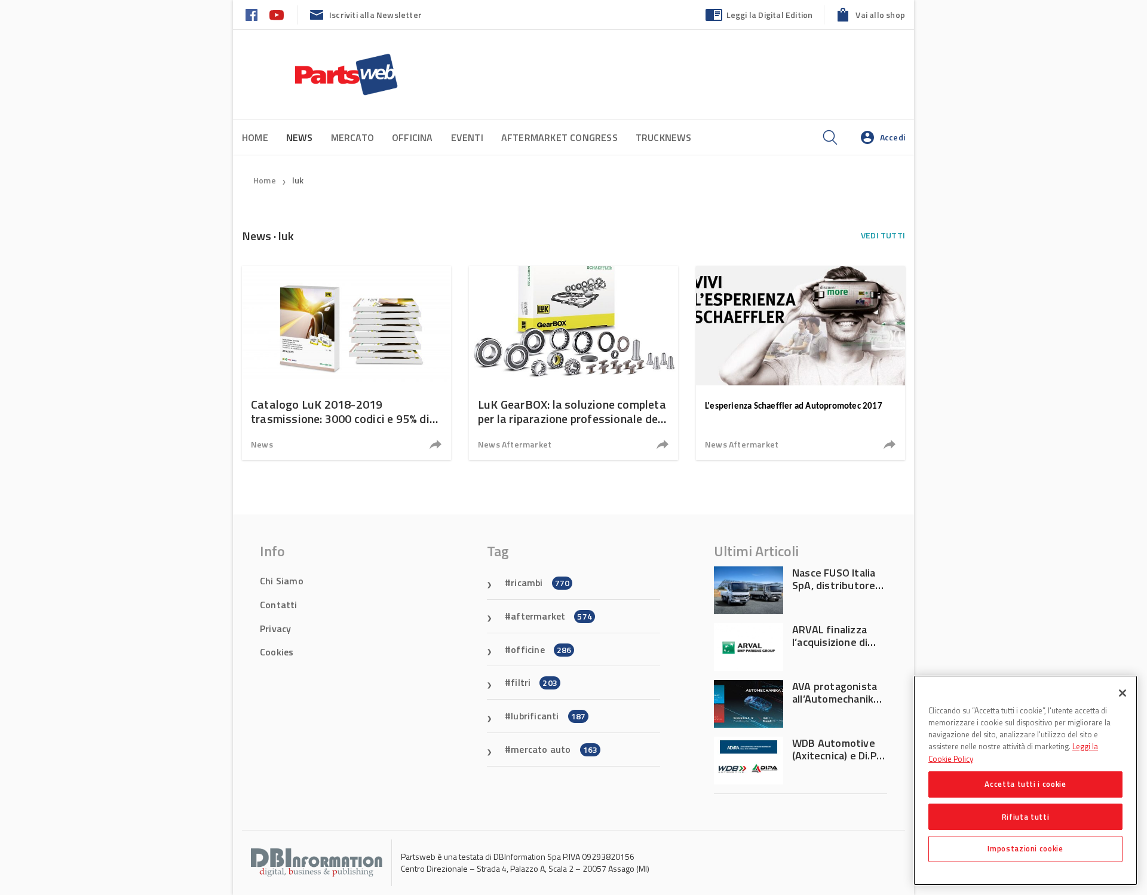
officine (541, 649)
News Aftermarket (514, 444)
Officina (412, 137)
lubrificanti (548, 716)
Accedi (892, 137)
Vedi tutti (883, 235)
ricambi (540, 582)
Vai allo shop (880, 14)
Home (255, 137)
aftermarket (551, 616)
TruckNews (664, 137)
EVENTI (467, 137)
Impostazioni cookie (1025, 848)
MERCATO (352, 137)
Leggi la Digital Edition (769, 14)
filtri (534, 682)
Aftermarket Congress (559, 137)
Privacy (275, 628)
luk (298, 180)
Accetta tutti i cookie (1025, 784)
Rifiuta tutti (1026, 816)
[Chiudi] (1122, 693)
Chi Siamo (281, 581)
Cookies (276, 652)
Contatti (279, 604)
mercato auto (554, 749)
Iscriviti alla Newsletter (375, 14)
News (262, 444)
